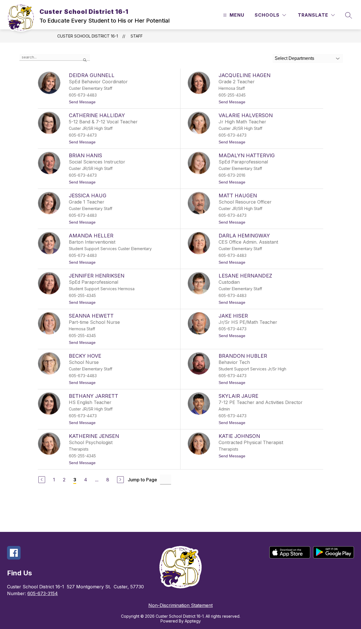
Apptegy (193, 621)
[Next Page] (120, 479)
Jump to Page (142, 479)
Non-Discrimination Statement (180, 605)
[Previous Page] (41, 479)
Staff (137, 36)
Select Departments (294, 58)
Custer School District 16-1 (87, 36)
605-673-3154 (42, 593)
